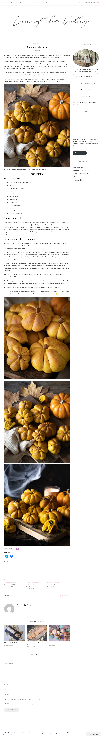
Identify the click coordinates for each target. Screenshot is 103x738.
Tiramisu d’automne (10, 582)
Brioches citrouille (78, 167)
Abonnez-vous (79, 153)
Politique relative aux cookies (61, 734)
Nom (6, 685)
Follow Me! (76, 104)
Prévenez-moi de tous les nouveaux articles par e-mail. (23, 704)
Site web (6, 694)
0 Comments (7, 595)
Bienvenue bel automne (54, 582)
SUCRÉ (39, 43)
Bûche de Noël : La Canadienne (14, 643)
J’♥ (11, 2)
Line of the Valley (24, 605)
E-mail (6, 689)
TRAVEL (36, 2)
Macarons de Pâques (55, 643)
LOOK (21, 2)
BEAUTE (28, 2)
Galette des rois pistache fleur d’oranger (84, 177)
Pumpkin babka (77, 180)
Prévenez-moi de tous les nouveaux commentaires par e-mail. (25, 699)
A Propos (44, 2)
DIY (16, 2)
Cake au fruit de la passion (80, 173)
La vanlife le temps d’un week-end (82, 170)
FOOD (5, 2)
